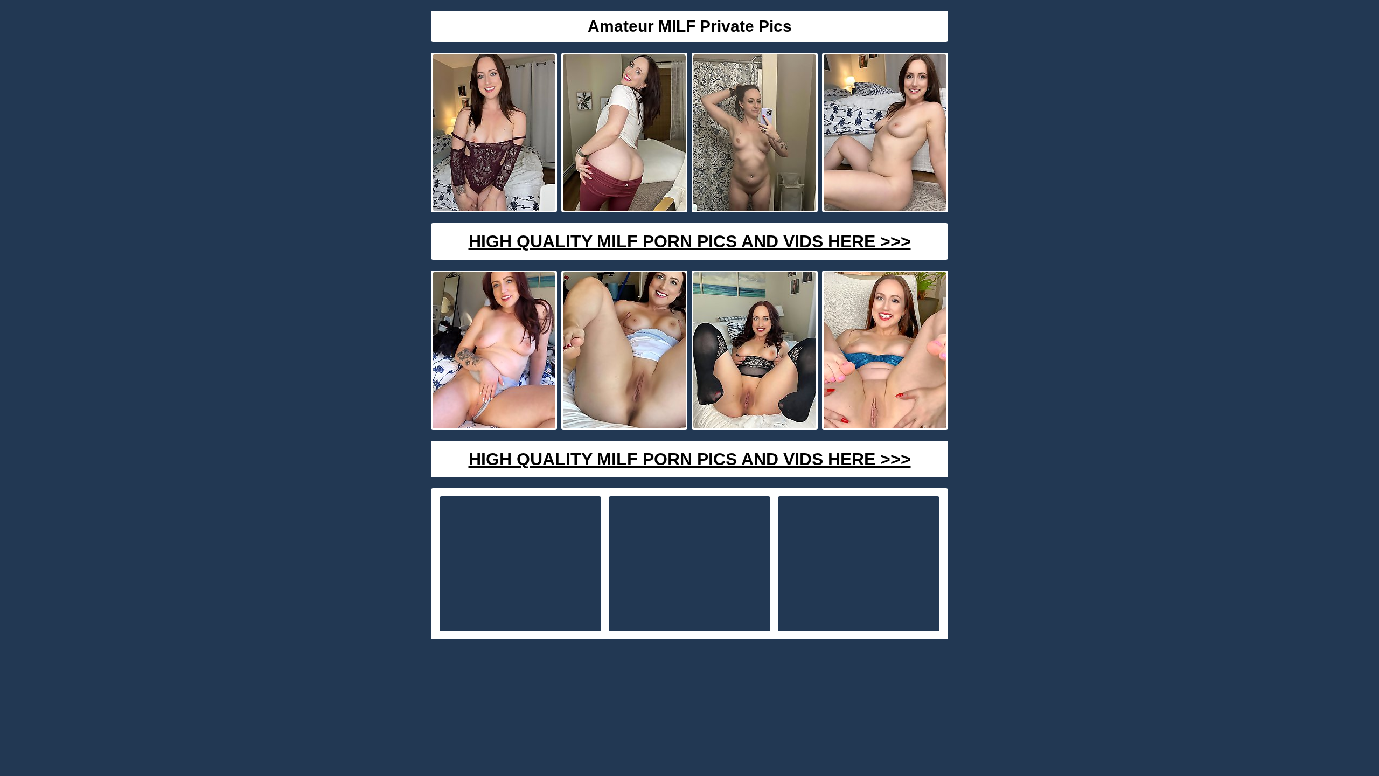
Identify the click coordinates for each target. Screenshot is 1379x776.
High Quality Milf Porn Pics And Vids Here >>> (690, 241)
